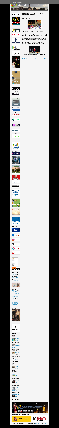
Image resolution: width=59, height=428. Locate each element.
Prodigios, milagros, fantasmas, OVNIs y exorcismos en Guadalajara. (17, 353)
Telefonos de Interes (33, 10)
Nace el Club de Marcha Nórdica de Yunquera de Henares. (17, 395)
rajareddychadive (37, 423)
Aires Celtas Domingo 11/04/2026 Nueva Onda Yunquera (15, 292)
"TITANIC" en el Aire (14, 290)
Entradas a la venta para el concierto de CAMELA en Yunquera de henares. (17, 359)
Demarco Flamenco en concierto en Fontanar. (17, 375)
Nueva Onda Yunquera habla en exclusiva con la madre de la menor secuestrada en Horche (15, 367)
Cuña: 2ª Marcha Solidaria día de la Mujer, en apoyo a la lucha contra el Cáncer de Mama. (16, 296)
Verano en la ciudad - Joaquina (15, 277)
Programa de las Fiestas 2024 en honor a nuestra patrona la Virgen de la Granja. (17, 339)
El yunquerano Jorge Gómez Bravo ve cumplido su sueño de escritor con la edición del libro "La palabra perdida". (16, 389)
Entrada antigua (45, 58)
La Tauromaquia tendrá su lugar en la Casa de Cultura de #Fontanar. (17, 381)
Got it (46, 1)
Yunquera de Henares (26, 10)
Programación (16, 10)
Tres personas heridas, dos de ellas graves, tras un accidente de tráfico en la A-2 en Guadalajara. (16, 346)
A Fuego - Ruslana (14, 274)
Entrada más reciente (24, 58)
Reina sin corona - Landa (15, 280)
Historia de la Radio (39, 10)
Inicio (12, 10)
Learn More (42, 1)
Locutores (20, 10)
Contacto (45, 10)
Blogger (45, 423)
